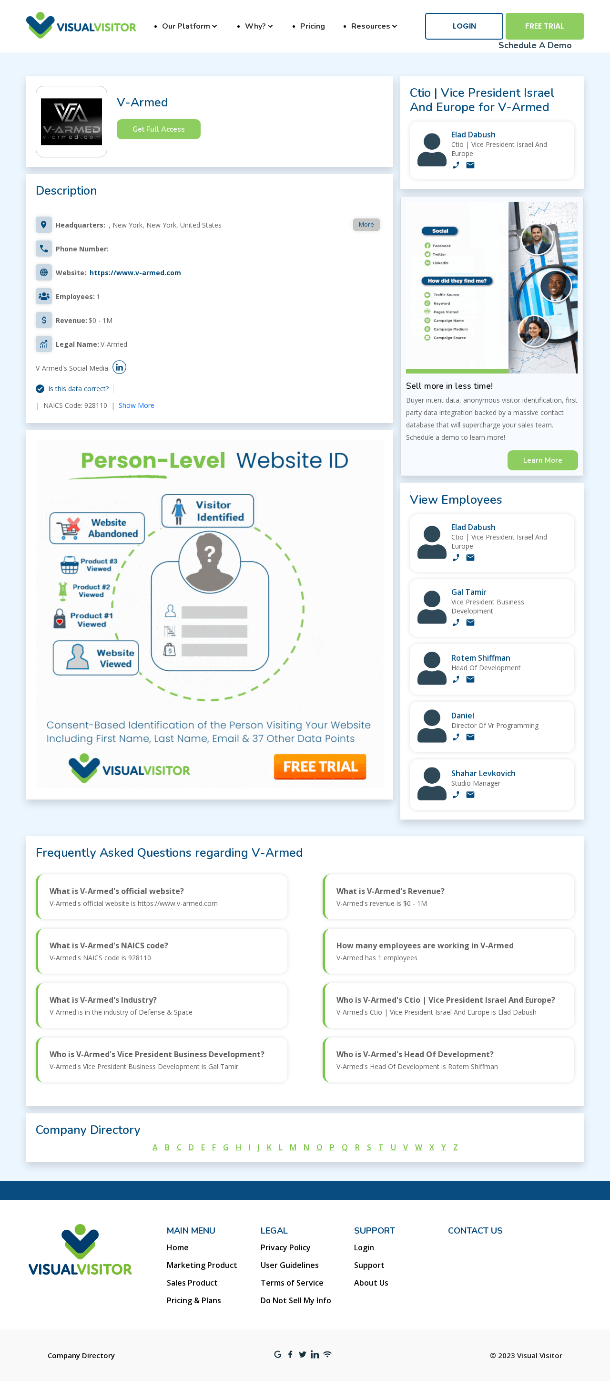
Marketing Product (202, 1265)
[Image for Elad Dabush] (432, 164)
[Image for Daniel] (432, 740)
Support (369, 1265)
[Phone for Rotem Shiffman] (456, 680)
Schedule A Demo (535, 45)
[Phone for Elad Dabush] (456, 166)
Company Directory (81, 1355)
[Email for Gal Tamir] (470, 623)
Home (178, 1247)
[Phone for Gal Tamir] (456, 623)
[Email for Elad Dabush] (470, 166)
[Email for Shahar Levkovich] (470, 795)
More (366, 224)
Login (464, 26)
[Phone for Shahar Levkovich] (456, 795)
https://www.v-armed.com (135, 272)
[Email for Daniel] (470, 738)
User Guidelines (290, 1265)
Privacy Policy (286, 1247)
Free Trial (544, 26)
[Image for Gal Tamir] (432, 621)
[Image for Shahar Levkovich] (432, 798)
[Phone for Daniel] (456, 738)
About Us (371, 1282)
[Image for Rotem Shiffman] (432, 682)
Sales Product (192, 1282)
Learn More (542, 460)
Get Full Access (158, 129)
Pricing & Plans (194, 1300)
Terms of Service (292, 1282)
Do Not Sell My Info (296, 1300)
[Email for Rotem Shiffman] (470, 680)
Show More (136, 405)
